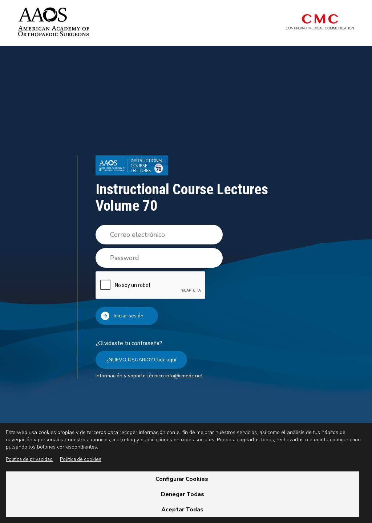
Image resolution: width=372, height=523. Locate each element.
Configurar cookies (182, 479)
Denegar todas (182, 494)
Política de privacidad (29, 459)
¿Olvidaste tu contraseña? (129, 343)
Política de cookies (80, 459)
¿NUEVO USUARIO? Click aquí (141, 359)
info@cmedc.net (184, 375)
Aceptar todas (182, 510)
